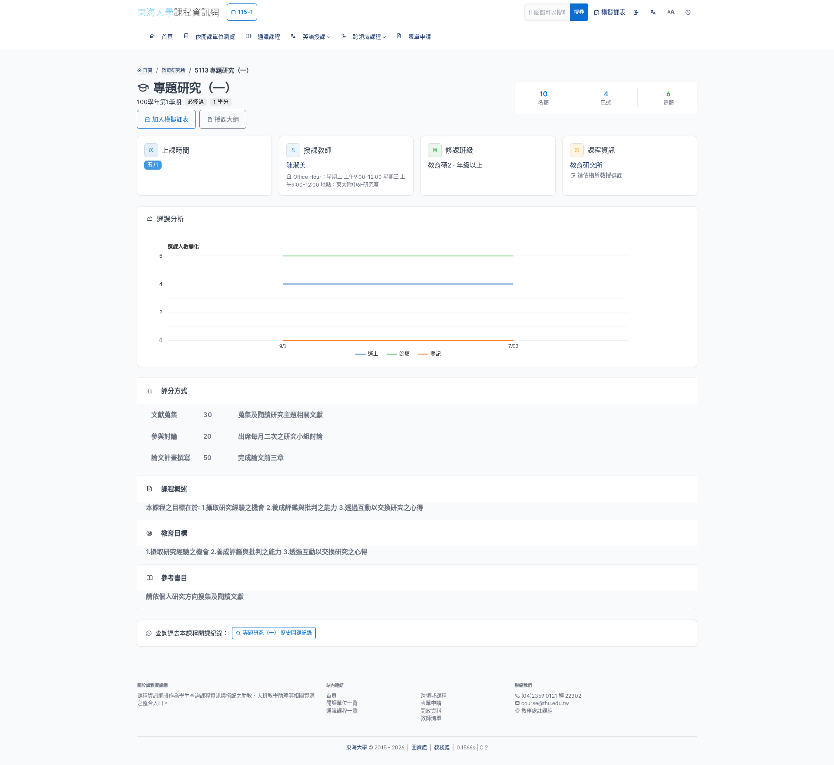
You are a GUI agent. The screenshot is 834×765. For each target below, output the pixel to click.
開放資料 (430, 711)
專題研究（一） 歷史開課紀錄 (277, 633)
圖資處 (419, 747)
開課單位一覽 (341, 703)
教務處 (442, 747)
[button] (310, 36)
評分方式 (174, 391)
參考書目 (174, 578)
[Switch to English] (653, 12)
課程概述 (174, 489)
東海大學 (356, 747)
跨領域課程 (433, 696)
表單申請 (430, 703)
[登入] (636, 12)
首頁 (147, 70)
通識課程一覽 (341, 711)
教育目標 (174, 533)
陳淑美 (296, 165)
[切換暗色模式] (688, 12)
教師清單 (430, 718)
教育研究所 (173, 70)
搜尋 (579, 12)
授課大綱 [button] (227, 119)
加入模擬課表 (170, 119)
